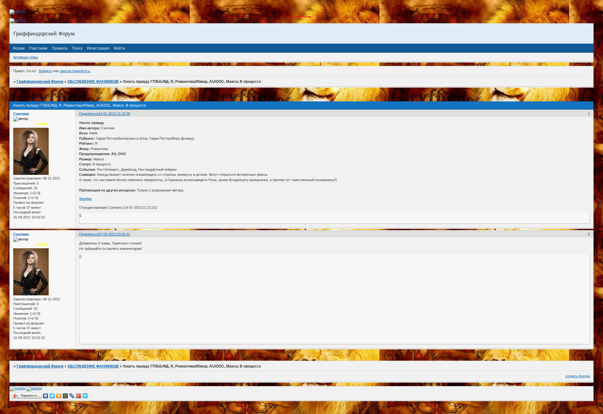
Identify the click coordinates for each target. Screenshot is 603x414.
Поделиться (88, 114)
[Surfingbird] (85, 396)
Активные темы (25, 57)
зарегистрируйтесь (75, 71)
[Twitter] (52, 396)
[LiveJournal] (72, 396)
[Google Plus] (78, 396)
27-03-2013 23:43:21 (114, 234)
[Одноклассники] (59, 396)
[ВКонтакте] (45, 396)
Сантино (21, 114)
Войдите (45, 71)
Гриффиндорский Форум (40, 81)
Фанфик (85, 199)
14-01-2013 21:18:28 (114, 114)
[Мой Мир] (65, 396)
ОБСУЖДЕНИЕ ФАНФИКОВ (93, 81)
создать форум (577, 376)
